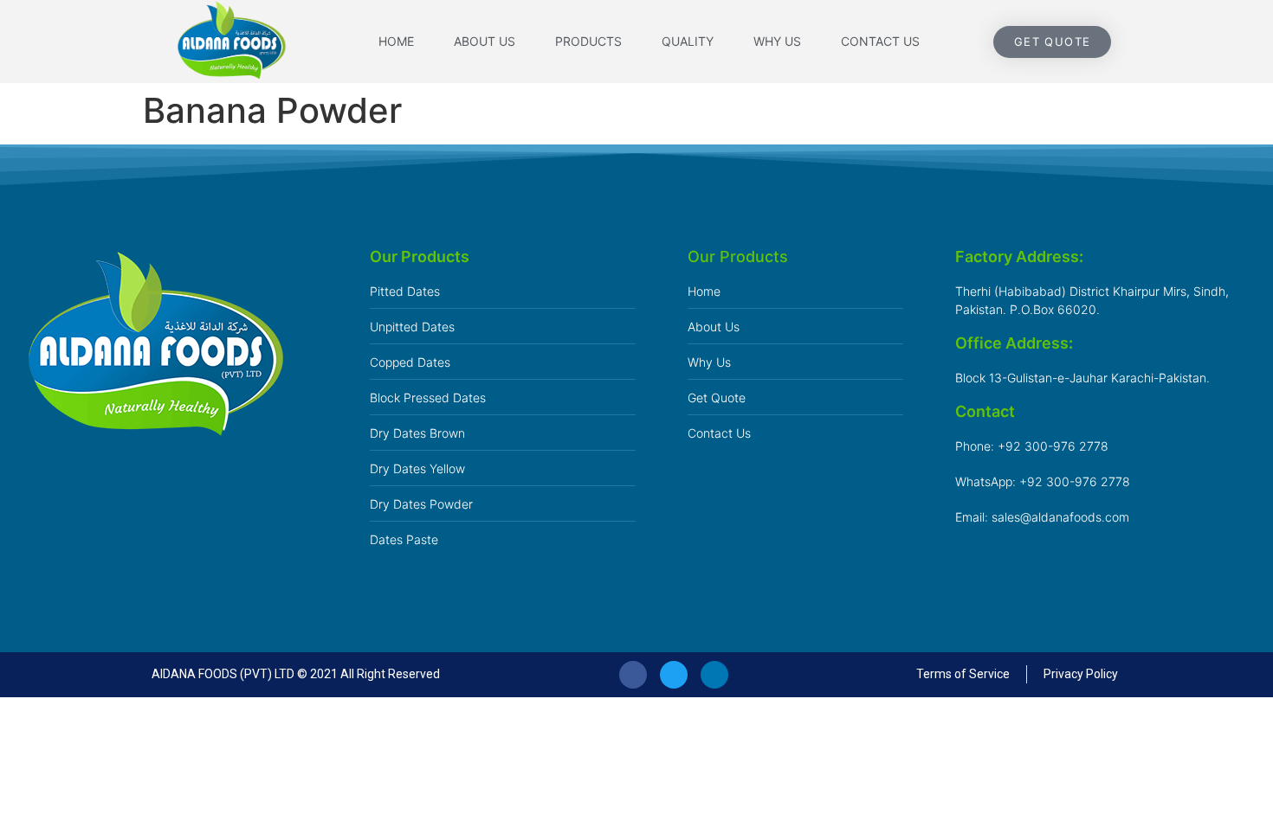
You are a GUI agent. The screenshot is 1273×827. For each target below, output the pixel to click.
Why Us (777, 41)
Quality (688, 41)
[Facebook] (633, 675)
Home (396, 41)
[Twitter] (674, 675)
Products (588, 41)
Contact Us (880, 41)
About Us (484, 41)
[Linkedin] (714, 675)
